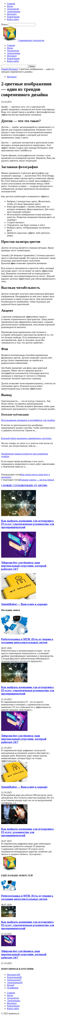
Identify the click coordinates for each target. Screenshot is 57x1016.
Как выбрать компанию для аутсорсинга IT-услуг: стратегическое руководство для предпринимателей (27, 524)
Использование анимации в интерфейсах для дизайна (28, 420)
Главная (11, 3)
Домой (4, 69)
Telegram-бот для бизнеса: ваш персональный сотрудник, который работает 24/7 (23, 565)
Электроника (13, 11)
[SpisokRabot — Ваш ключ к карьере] (18, 598)
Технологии (13, 9)
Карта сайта (13, 19)
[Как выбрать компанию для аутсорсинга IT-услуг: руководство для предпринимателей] (14, 823)
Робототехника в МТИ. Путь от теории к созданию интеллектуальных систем (27, 641)
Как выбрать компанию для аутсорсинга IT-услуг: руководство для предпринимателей (27, 832)
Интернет (12, 14)
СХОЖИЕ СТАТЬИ (11, 485)
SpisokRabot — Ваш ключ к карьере (24, 604)
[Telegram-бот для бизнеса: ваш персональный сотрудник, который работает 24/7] (18, 557)
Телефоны (12, 988)
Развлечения (13, 16)
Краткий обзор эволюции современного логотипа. (26, 438)
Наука (10, 6)
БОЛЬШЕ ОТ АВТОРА (34, 485)
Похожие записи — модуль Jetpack (37, 480)
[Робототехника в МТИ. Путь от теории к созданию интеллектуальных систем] (14, 633)
